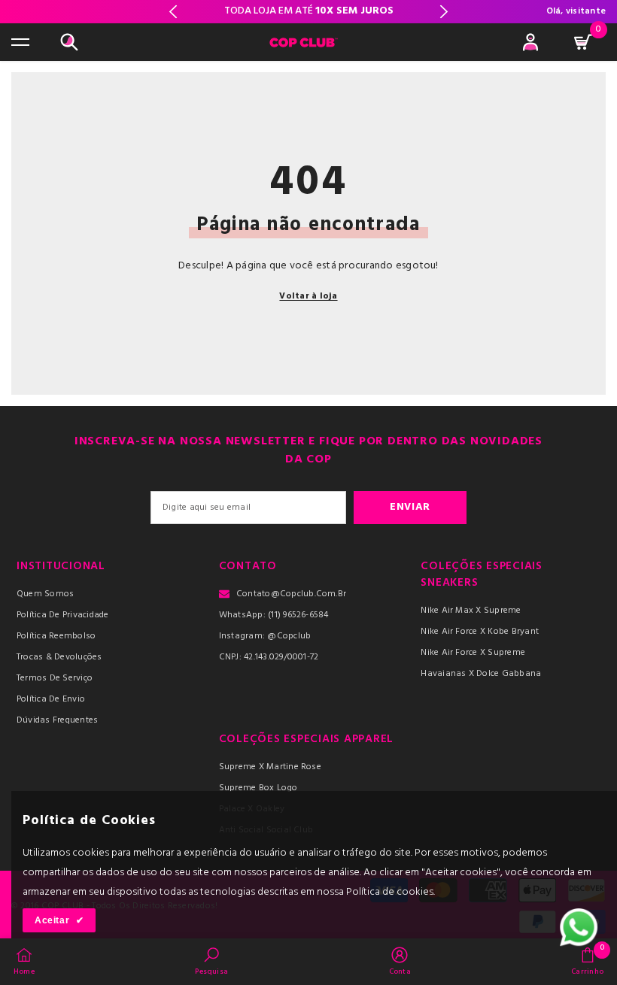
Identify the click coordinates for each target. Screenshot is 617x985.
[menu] (20, 42)
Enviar (410, 507)
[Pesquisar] (69, 42)
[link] (211, 960)
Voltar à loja (308, 296)
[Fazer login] (530, 42)
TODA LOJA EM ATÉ (309, 11)
